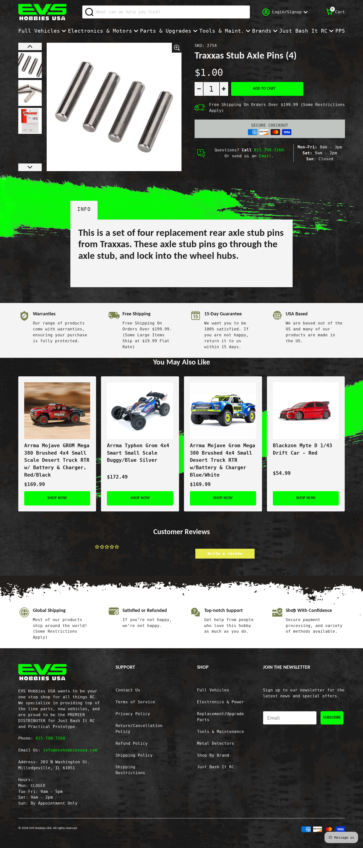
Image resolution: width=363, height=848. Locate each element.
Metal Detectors (215, 743)
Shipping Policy (134, 755)
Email (265, 156)
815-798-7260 (269, 150)
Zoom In (177, 47)
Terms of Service (135, 702)
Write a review (225, 553)
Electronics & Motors (100, 31)
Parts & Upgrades (165, 31)
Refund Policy (132, 743)
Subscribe (332, 718)
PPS (340, 31)
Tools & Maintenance (220, 731)
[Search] (89, 12)
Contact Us (128, 690)
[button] (30, 46)
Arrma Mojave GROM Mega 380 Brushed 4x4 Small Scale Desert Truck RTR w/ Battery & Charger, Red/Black (56, 460)
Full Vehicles (39, 31)
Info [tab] (84, 209)
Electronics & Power (220, 702)
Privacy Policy (133, 713)
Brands (261, 31)
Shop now (57, 498)
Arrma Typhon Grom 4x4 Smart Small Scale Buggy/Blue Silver (138, 453)
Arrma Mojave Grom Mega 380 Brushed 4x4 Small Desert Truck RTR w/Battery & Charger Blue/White (222, 460)
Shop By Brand (213, 755)
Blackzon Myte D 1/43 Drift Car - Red (302, 449)
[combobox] (166, 12)
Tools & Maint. (221, 31)
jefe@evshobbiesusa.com (70, 750)
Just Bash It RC (303, 31)
